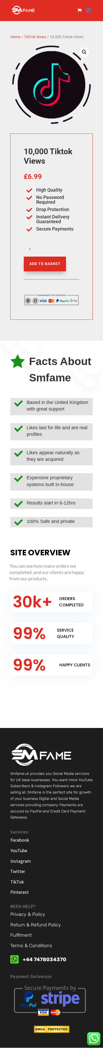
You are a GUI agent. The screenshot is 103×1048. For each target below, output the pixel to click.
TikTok (17, 882)
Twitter (17, 871)
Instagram (20, 861)
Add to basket (44, 264)
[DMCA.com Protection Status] (51, 1031)
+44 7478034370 (44, 959)
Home (15, 36)
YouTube (18, 850)
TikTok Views (35, 36)
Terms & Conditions (31, 946)
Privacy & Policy (27, 914)
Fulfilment (21, 935)
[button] (84, 52)
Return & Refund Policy (35, 925)
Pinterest (19, 892)
